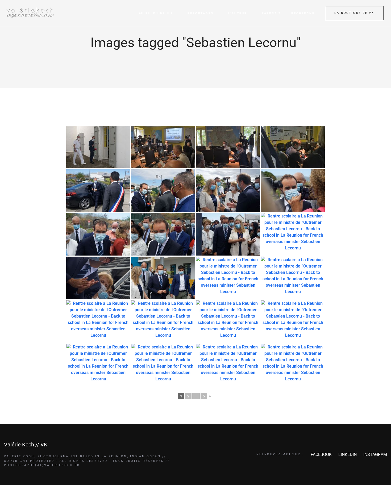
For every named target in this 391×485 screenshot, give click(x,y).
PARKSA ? (271, 13)
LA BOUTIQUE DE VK (354, 13)
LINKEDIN (347, 454)
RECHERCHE (302, 13)
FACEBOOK (321, 454)
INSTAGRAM (375, 454)
